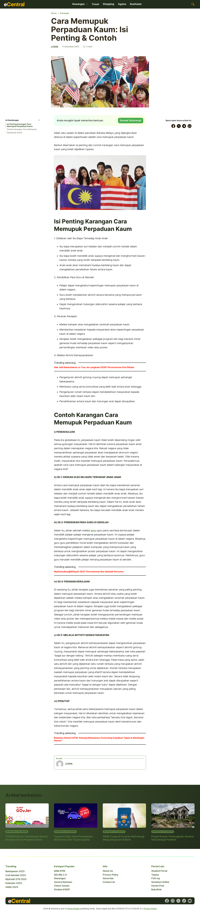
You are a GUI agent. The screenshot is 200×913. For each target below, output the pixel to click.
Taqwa (155, 874)
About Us (108, 871)
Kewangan (60, 878)
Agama (122, 4)
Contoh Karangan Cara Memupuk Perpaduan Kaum (22, 131)
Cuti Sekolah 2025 (15, 875)
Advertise (108, 878)
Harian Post (157, 885)
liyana (54, 46)
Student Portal (159, 871)
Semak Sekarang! (130, 120)
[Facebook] (173, 126)
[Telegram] (184, 126)
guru (93, 530)
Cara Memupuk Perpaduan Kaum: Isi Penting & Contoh (89, 29)
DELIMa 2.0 (60, 874)
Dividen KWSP (62, 889)
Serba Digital (73, 908)
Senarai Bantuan (63, 882)
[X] (179, 126)
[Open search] (193, 4)
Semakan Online (160, 882)
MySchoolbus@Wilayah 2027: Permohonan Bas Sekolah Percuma (89, 571)
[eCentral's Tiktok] (184, 901)
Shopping (108, 4)
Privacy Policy (110, 874)
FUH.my (155, 878)
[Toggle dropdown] (87, 4)
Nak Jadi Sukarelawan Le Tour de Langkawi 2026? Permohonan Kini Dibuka (94, 367)
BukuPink (156, 889)
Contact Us (109, 882)
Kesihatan (136, 4)
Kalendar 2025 (13, 883)
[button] (22, 121)
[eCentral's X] (178, 901)
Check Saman (61, 885)
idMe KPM (59, 871)
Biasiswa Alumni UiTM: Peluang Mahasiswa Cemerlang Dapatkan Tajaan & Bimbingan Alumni (99, 739)
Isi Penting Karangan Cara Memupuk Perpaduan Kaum (20, 125)
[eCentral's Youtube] (190, 901)
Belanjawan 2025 (15, 871)
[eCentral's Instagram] (172, 901)
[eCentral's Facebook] (167, 901)
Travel (95, 4)
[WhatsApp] (189, 126)
